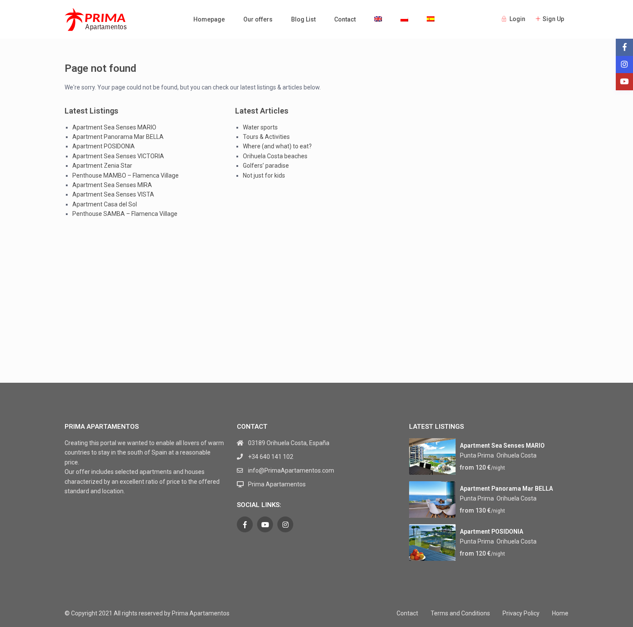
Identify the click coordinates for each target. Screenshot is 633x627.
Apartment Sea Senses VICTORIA (118, 156)
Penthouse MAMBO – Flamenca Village (125, 175)
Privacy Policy (521, 613)
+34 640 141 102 (270, 456)
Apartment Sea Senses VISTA (113, 194)
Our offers (258, 19)
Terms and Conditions (460, 613)
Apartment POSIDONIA (103, 146)
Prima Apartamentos (277, 484)
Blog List (303, 19)
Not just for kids (264, 175)
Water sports (260, 127)
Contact (345, 19)
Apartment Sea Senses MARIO (114, 127)
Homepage (209, 19)
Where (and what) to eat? (277, 146)
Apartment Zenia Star (102, 165)
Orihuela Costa (516, 455)
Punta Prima (477, 455)
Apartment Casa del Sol (104, 204)
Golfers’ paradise (266, 165)
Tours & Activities (266, 136)
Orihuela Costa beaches (275, 156)
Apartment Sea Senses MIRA (112, 184)
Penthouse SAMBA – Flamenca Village (124, 213)
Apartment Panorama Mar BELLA (118, 136)
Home (560, 613)
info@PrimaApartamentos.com (291, 470)
